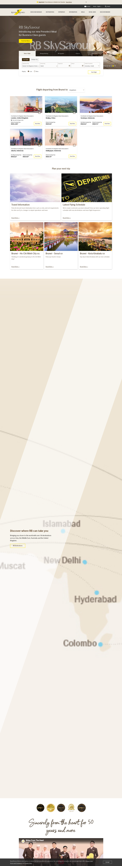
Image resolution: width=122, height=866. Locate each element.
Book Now (24, 42)
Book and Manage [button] (36, 12)
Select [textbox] (42, 66)
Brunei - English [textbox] (97, 6)
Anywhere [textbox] (72, 90)
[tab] (27, 53)
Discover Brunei (105, 12)
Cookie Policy (28, 863)
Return (73, 63)
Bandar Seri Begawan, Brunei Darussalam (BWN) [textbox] (31, 66)
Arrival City (42, 63)
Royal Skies (92, 12)
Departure (60, 63)
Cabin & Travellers (89, 63)
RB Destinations (17, 546)
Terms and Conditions (16, 863)
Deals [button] (83, 12)
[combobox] (97, 6)
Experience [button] (61, 12)
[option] (61, 42)
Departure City (26, 63)
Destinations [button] (50, 12)
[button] (106, 66)
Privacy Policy (89, 861)
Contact (88, 6)
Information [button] (73, 12)
